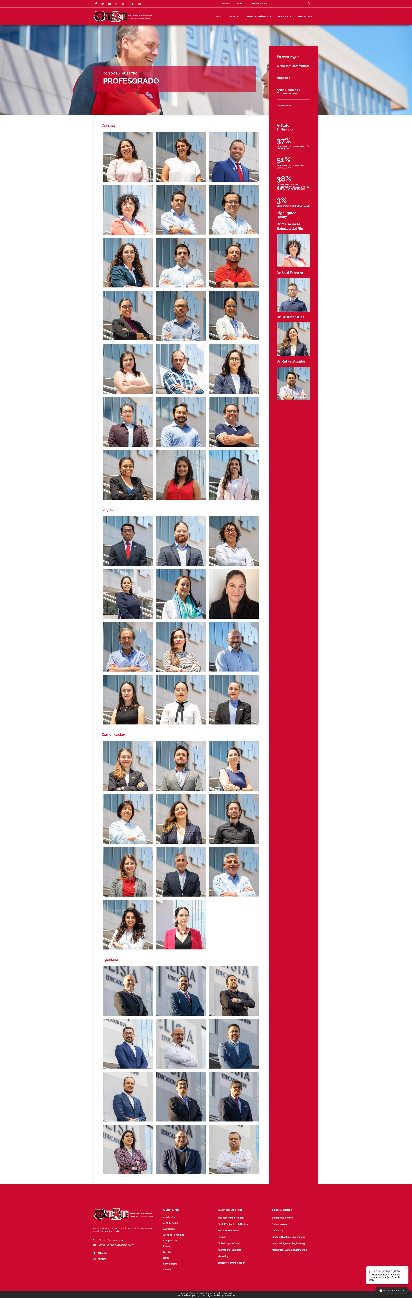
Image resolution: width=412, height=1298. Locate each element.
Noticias (241, 4)
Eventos (226, 4)
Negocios (109, 509)
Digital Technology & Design (233, 1224)
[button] (309, 3)
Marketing (223, 1256)
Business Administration (230, 1217)
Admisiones (305, 16)
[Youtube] (109, 3)
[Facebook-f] (95, 3)
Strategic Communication (231, 1262)
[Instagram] (116, 3)
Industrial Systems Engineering (288, 1243)
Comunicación (113, 734)
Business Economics (228, 1230)
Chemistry (277, 1230)
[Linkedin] (123, 3)
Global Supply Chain (228, 1243)
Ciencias (108, 125)
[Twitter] (102, 3)
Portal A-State (259, 4)
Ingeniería (110, 959)
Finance (222, 1237)
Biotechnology (279, 1224)
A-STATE (233, 16)
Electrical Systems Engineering (288, 1237)
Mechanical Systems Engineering (289, 1250)
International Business (229, 1250)
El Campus (284, 16)
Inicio (218, 16)
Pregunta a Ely (394, 1290)
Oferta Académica (256, 16)
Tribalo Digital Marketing (212, 1295)
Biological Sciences (282, 1217)
